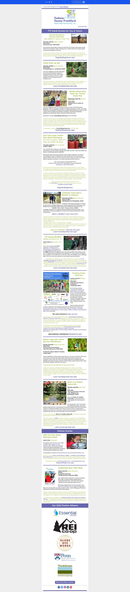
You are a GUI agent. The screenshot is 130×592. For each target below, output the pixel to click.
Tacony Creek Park (56, 37)
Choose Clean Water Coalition (60, 455)
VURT (78, 404)
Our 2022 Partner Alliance (65, 505)
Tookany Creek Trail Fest (78, 274)
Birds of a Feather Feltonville (75, 383)
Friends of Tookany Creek (50, 318)
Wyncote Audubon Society (65, 486)
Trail (75, 292)
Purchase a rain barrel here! (65, 164)
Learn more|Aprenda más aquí (65, 86)
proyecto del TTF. (82, 263)
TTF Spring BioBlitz (52, 237)
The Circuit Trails (62, 308)
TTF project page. (74, 253)
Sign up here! (72, 314)
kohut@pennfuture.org (77, 452)
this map (56, 163)
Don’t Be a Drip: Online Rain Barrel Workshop (53, 136)
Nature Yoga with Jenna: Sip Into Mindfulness (53, 340)
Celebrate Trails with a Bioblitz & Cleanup (71, 194)
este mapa (54, 183)
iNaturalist (52, 252)
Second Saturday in (56, 35)
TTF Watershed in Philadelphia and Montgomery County (51, 249)
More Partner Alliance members (65, 582)
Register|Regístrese (65, 187)
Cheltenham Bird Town (77, 485)
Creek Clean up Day (51, 63)
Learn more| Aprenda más (65, 427)
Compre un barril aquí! (65, 184)
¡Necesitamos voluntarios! (58, 334)
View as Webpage (64, 6)
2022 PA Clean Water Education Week (52, 436)
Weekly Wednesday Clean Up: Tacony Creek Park (77, 93)
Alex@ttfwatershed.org (60, 115)
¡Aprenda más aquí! (73, 230)
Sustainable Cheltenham (77, 289)
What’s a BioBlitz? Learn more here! (65, 214)
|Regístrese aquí (75, 334)
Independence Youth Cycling (59, 309)
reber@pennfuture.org (62, 452)
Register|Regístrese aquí (65, 57)
